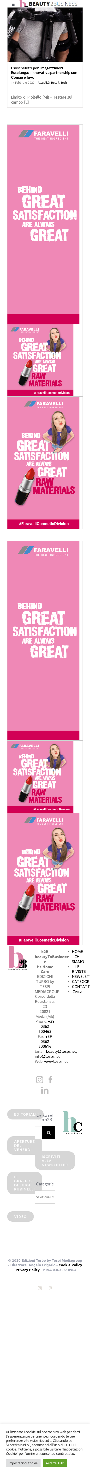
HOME (77, 951)
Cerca (77, 991)
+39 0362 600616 (45, 1041)
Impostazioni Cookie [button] (23, 1463)
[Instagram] (39, 1079)
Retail (55, 82)
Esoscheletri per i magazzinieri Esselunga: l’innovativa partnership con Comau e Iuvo (44, 72)
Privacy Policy (28, 1269)
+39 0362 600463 (46, 1026)
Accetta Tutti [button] (55, 1463)
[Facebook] (50, 1079)
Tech (63, 82)
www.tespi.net (56, 1061)
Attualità (44, 82)
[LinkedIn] (44, 1090)
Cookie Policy (70, 1264)
